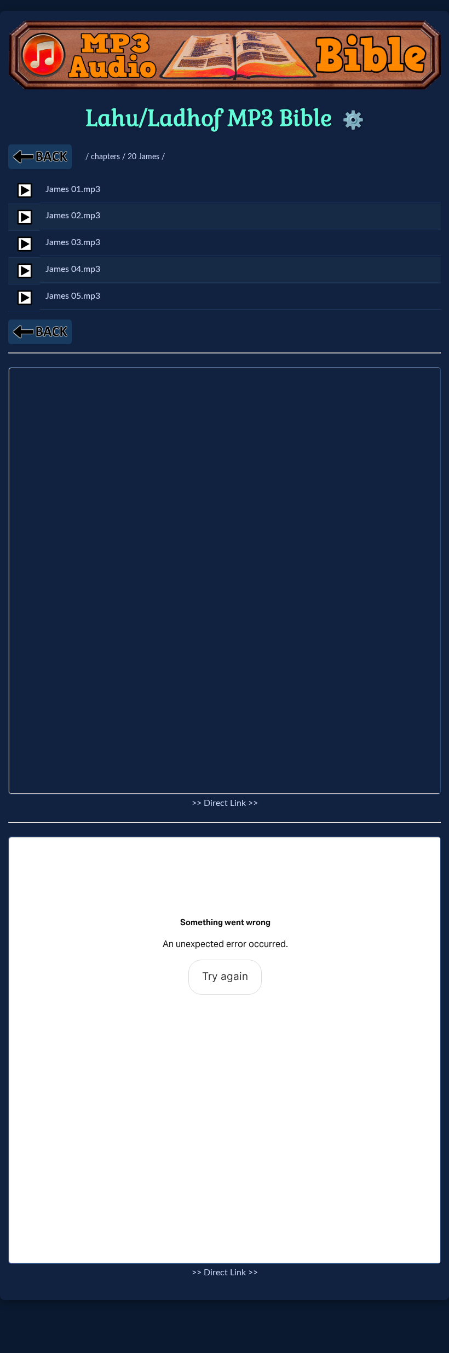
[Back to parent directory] (40, 156)
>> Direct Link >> (225, 803)
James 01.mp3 (72, 189)
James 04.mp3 (72, 269)
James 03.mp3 (72, 242)
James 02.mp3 (72, 215)
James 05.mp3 (72, 296)
